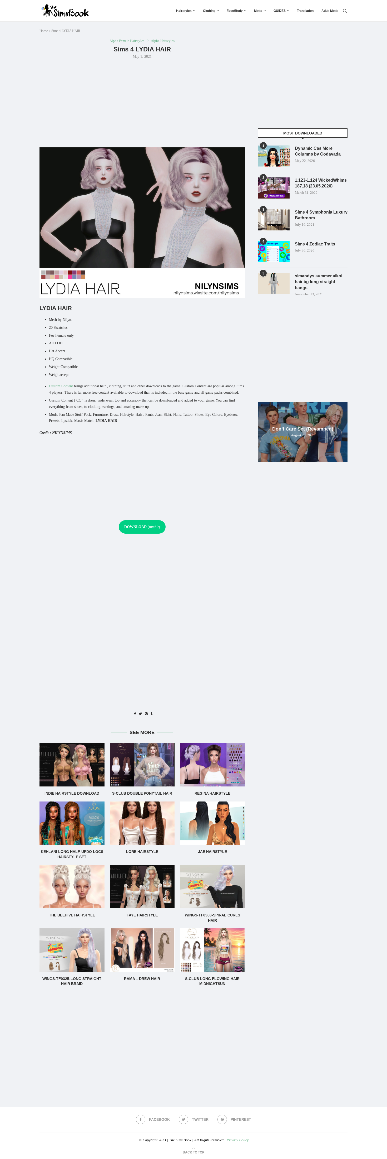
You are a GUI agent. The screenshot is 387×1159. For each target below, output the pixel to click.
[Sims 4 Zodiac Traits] (274, 251)
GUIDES (280, 11)
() (142, 527)
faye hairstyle (142, 915)
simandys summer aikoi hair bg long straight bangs (318, 282)
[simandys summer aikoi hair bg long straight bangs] (274, 283)
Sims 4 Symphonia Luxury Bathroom (321, 215)
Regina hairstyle (212, 793)
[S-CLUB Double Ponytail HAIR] (142, 764)
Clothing (209, 11)
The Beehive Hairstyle (72, 915)
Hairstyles (184, 11)
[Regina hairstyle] (212, 764)
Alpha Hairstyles (163, 41)
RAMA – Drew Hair (142, 979)
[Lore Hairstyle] (142, 823)
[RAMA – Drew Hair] (142, 950)
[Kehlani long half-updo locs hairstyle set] (72, 823)
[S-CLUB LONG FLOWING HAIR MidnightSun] (212, 950)
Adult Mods (329, 11)
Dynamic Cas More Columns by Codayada (318, 151)
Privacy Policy (238, 1140)
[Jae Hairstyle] (212, 823)
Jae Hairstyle (212, 851)
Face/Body (235, 11)
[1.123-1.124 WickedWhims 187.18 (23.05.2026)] (274, 188)
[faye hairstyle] (142, 886)
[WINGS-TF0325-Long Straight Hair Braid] (72, 950)
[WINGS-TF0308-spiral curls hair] (212, 886)
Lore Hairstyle (142, 851)
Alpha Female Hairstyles (127, 41)
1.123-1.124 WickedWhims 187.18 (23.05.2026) (321, 183)
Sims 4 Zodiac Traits (315, 244)
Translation (305, 11)
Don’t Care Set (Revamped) (302, 429)
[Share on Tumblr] (152, 714)
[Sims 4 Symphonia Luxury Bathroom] (274, 219)
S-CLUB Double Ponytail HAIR (142, 793)
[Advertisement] (142, 102)
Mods (258, 11)
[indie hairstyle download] (72, 764)
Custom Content (61, 386)
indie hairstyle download (71, 793)
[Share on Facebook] (135, 714)
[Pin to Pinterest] (146, 714)
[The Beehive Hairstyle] (72, 886)
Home (43, 31)
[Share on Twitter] (140, 714)
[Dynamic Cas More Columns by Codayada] (274, 156)
